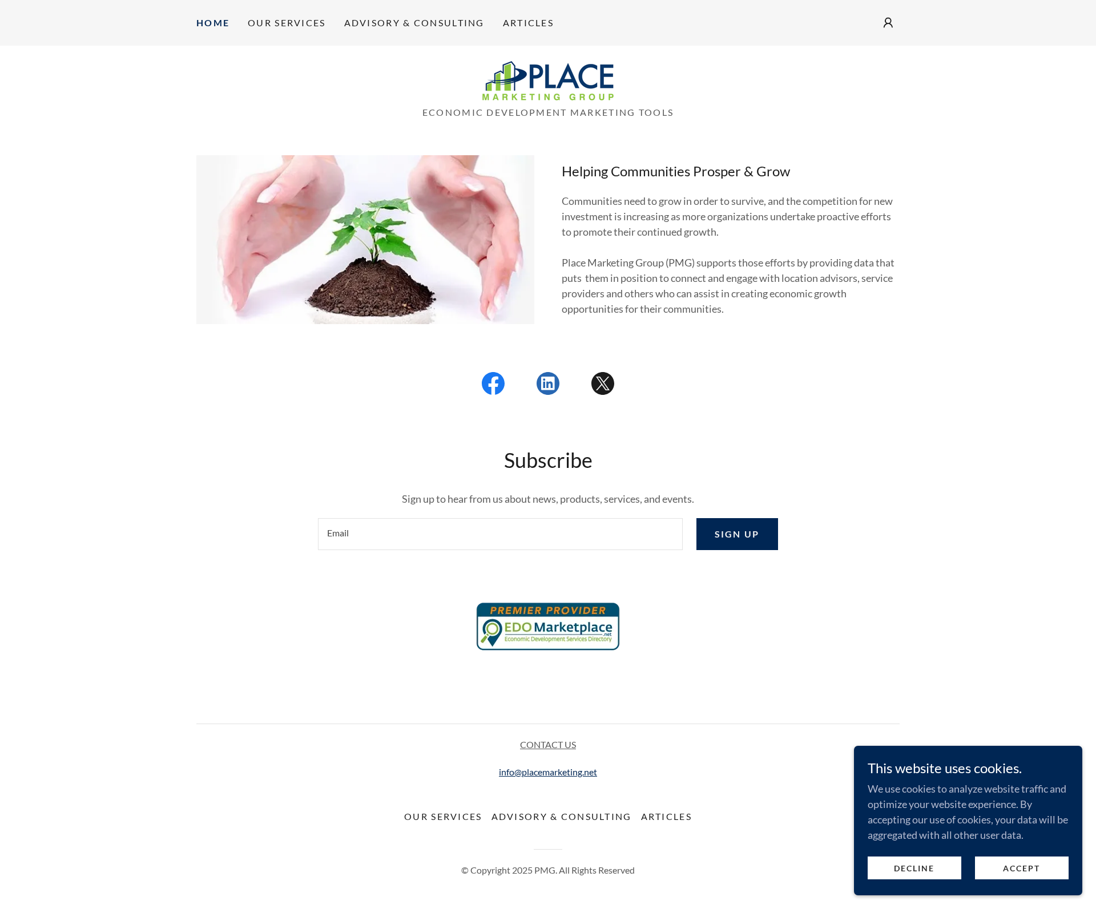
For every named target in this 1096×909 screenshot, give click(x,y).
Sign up (737, 533)
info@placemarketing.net (548, 771)
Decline (914, 868)
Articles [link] (528, 22)
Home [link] (212, 22)
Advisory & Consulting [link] (414, 22)
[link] (548, 79)
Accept (1021, 868)
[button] (888, 22)
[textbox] (500, 534)
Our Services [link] (286, 22)
